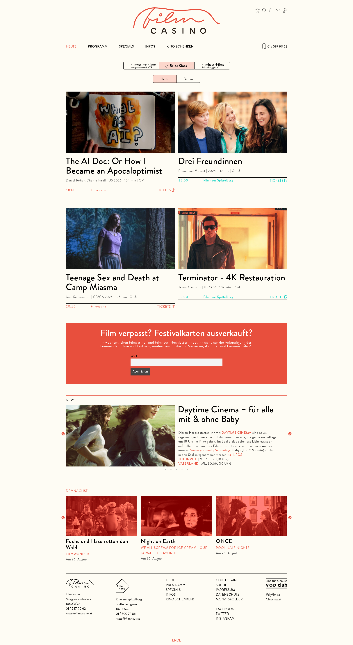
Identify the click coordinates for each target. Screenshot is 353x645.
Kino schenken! (181, 46)
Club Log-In (226, 580)
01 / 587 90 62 (277, 46)
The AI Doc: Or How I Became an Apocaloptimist (114, 165)
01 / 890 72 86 (126, 613)
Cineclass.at (273, 599)
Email (134, 356)
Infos (150, 46)
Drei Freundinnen (210, 161)
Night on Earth (158, 541)
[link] (270, 10)
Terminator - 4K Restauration (231, 277)
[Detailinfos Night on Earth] (176, 516)
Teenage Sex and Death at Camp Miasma (112, 282)
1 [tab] (165, 469)
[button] (257, 10)
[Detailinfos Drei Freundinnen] (232, 123)
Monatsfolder (229, 599)
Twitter (222, 613)
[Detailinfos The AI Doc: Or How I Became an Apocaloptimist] (120, 123)
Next (290, 434)
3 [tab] (176, 469)
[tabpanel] (176, 434)
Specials (126, 46)
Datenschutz (227, 594)
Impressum (225, 589)
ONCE (224, 541)
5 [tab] (187, 469)
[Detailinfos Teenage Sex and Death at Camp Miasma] (120, 239)
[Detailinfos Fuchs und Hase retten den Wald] (101, 516)
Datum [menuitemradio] (188, 78)
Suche (221, 584)
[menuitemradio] (141, 65)
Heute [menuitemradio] (165, 78)
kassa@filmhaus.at (128, 618)
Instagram (225, 618)
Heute (71, 46)
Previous (63, 434)
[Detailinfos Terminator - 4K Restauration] (232, 239)
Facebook (225, 608)
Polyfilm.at (273, 594)
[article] (101, 527)
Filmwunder (77, 553)
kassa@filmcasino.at (79, 613)
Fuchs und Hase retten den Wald (97, 544)
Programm (98, 46)
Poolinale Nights (232, 547)
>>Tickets (271, 458)
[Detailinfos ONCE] (251, 516)
